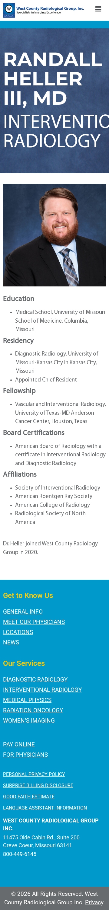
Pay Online (19, 744)
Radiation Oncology (33, 710)
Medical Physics (27, 700)
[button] (98, 9)
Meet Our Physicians (34, 621)
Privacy (94, 902)
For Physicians (25, 754)
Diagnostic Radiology (35, 679)
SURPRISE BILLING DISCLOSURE (38, 785)
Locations (18, 632)
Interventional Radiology (42, 689)
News (11, 642)
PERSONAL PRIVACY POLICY (34, 774)
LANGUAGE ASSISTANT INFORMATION (45, 808)
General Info (23, 611)
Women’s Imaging (29, 720)
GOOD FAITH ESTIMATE (28, 797)
